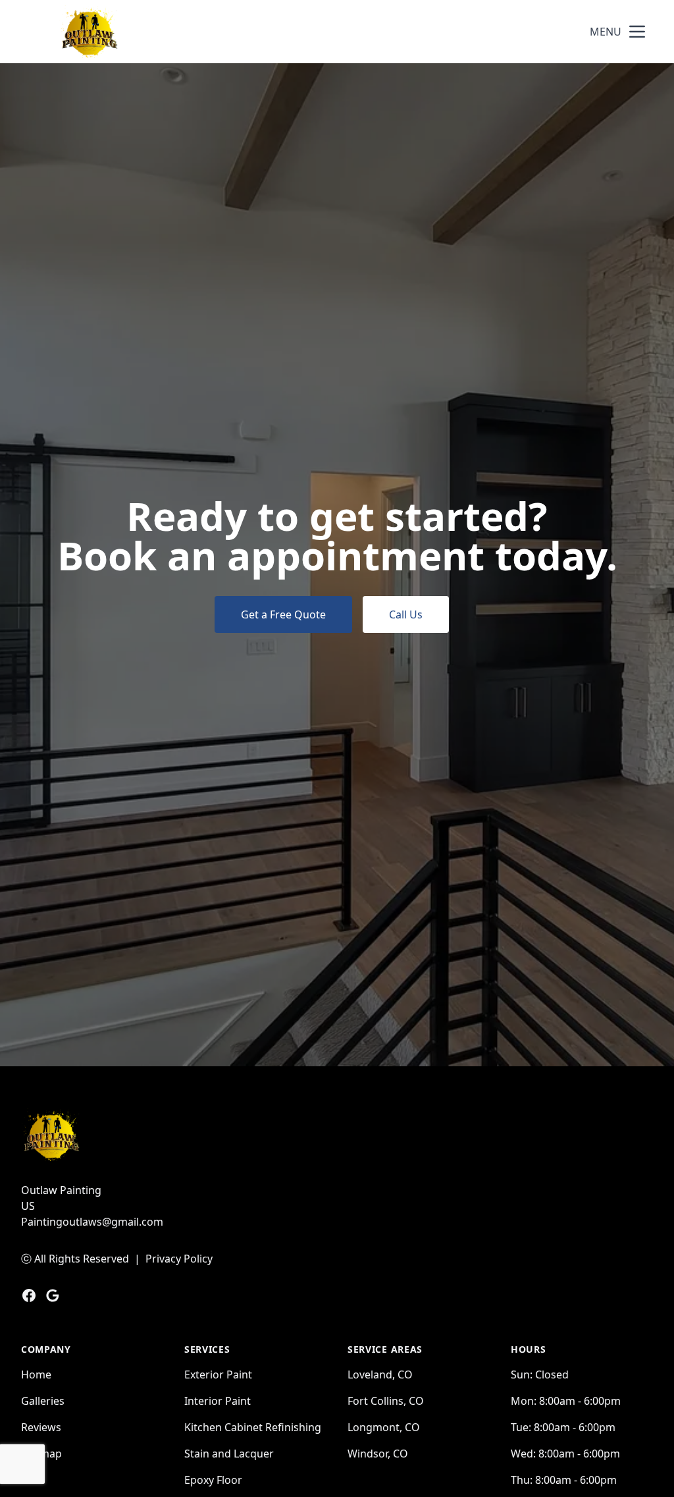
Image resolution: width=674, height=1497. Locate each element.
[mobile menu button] (637, 31)
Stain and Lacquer (229, 1453)
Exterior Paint (218, 1374)
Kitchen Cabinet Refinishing (252, 1427)
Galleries (43, 1401)
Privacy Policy (179, 1258)
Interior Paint (217, 1401)
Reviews (41, 1427)
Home (36, 1374)
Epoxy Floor (213, 1480)
